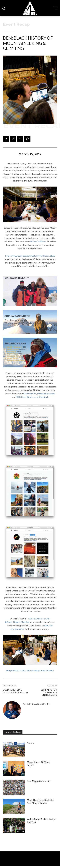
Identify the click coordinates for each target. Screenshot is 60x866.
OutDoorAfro (29, 393)
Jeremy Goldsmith (36, 703)
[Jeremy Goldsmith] (12, 710)
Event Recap (16, 24)
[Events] (14, 749)
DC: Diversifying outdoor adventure (15, 691)
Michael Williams (38, 241)
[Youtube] (35, 863)
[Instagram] (30, 863)
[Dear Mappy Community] (14, 787)
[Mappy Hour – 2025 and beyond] (14, 768)
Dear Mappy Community (39, 781)
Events (30, 743)
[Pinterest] (20, 139)
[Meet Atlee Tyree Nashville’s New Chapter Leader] (14, 806)
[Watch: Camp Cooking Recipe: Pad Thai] (14, 825)
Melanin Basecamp (46, 393)
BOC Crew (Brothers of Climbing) (32, 397)
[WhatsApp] (27, 139)
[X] (13, 139)
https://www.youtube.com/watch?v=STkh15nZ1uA (30, 255)
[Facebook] (6, 139)
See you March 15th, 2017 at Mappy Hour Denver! (30, 670)
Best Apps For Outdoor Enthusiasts (49, 692)
